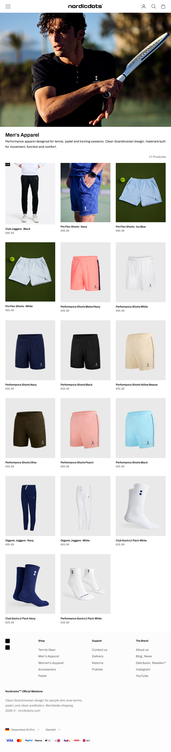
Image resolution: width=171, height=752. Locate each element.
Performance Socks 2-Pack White (81, 618)
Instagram (143, 669)
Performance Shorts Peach (77, 462)
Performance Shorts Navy (21, 384)
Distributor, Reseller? (151, 663)
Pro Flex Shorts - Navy (74, 226)
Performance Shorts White (132, 306)
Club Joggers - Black (18, 228)
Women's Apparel (50, 663)
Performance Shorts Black (77, 384)
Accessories (47, 669)
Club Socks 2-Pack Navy (20, 618)
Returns (97, 663)
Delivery (98, 656)
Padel (42, 676)
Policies (97, 669)
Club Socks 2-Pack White (131, 540)
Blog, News (144, 656)
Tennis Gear (47, 649)
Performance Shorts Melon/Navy (80, 306)
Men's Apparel (48, 656)
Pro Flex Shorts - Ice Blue (131, 226)
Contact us (99, 649)
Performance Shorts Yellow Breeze (137, 384)
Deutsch (51, 729)
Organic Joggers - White (75, 540)
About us (142, 649)
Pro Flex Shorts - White (19, 306)
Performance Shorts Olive (21, 462)
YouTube (142, 676)
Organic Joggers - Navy (19, 540)
